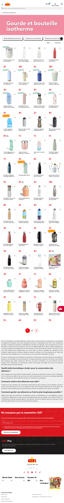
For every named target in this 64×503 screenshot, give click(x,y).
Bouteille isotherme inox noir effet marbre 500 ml (9, 268)
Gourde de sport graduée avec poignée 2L (54, 245)
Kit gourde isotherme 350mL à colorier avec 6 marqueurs (54, 176)
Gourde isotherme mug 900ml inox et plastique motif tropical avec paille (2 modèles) (39, 314)
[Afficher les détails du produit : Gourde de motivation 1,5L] (39, 145)
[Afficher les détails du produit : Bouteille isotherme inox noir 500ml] (39, 168)
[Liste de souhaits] (15, 48)
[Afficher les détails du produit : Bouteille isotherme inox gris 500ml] (55, 191)
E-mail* (4, 421)
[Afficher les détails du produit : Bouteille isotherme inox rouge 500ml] (9, 237)
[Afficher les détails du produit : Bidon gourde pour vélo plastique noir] (55, 122)
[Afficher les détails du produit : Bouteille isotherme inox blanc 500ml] (39, 191)
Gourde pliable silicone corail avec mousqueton (24, 199)
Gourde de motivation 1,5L (39, 153)
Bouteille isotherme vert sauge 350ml (54, 153)
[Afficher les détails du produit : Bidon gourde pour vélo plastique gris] (24, 122)
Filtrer (56, 43)
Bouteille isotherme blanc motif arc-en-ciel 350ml (39, 60)
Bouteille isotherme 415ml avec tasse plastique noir (39, 245)
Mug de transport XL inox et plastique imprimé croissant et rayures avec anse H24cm (24, 83)
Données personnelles (6, 501)
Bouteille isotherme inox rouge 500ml (8, 245)
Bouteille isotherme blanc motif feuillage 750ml (24, 60)
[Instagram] (28, 472)
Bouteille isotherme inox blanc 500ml (39, 199)
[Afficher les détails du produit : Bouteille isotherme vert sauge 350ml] (55, 145)
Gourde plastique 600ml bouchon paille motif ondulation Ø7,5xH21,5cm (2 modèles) (9, 107)
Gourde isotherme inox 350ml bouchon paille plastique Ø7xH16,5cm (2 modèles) (39, 107)
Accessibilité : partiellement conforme (42, 496)
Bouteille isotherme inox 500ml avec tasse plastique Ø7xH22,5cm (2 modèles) (24, 107)
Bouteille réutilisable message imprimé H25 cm (9, 176)
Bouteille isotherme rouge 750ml (54, 60)
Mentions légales (5, 499)
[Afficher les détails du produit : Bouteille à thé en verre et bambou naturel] (9, 191)
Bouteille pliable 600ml (24, 175)
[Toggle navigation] (2, 4)
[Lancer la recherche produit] (2, 8)
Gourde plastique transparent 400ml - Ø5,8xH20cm (39, 268)
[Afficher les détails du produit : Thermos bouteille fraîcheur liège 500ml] (24, 306)
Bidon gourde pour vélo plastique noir (54, 130)
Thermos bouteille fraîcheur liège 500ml (24, 314)
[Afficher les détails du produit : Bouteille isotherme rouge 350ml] (24, 237)
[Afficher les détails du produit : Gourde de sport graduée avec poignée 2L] (55, 237)
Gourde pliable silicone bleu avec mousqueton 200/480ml (9, 291)
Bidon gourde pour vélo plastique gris (24, 130)
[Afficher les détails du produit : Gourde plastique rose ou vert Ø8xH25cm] (9, 145)
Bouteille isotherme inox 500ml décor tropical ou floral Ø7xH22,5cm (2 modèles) (54, 107)
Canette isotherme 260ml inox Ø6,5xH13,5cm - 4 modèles (54, 268)
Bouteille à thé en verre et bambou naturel (9, 199)
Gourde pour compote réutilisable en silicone (24, 291)
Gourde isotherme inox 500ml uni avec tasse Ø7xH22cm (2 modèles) (54, 314)
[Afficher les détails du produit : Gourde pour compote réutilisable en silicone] (24, 283)
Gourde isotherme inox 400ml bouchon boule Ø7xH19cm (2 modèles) (39, 83)
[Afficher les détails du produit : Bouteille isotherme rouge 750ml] (55, 53)
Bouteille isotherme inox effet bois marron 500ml (9, 222)
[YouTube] (32, 472)
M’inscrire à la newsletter (11, 432)
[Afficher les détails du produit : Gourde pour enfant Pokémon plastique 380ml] (24, 214)
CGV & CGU (4, 496)
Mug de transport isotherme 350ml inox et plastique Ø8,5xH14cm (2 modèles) (54, 83)
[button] (49, 4)
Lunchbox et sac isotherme (33, 38)
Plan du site (4, 494)
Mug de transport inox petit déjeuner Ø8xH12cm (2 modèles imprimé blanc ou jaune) (9, 60)
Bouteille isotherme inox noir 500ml (39, 176)
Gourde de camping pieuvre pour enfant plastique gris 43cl (24, 268)
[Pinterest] (35, 472)
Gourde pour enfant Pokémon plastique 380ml (24, 222)
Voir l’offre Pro (9, 450)
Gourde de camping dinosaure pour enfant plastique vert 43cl (54, 291)
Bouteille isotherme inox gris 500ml (54, 199)
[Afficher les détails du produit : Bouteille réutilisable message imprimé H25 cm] (9, 168)
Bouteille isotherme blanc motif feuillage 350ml (54, 222)
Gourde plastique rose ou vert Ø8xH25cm (9, 153)
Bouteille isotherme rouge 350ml (23, 245)
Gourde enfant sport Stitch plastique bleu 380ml (39, 222)
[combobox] (32, 8)
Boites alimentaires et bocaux (12, 38)
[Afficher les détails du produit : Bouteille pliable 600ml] (24, 168)
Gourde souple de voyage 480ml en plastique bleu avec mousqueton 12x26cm (9, 130)
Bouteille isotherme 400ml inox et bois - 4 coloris (9, 314)
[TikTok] (39, 472)
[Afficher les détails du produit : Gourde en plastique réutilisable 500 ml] (39, 122)
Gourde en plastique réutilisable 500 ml (39, 130)
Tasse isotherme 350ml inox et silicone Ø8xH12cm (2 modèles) (24, 153)
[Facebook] (24, 472)
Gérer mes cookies (36, 494)
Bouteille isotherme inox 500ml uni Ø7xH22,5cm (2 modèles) (8, 83)
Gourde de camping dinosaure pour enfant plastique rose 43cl (39, 291)
